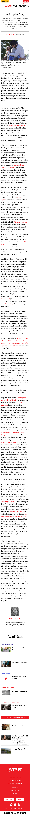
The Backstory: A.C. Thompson (18, 649)
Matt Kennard (10, 34)
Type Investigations (15, 783)
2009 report (5, 299)
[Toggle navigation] (2, 5)
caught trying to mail (8, 501)
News (3, 673)
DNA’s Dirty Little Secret (19, 691)
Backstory (5, 644)
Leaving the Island (18, 749)
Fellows (15, 787)
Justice (18, 11)
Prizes (15, 794)
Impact (4, 659)
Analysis (12, 11)
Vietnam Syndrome (21, 222)
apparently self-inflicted (17, 125)
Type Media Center (15, 777)
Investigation (5, 687)
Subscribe (5, 1)
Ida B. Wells (15, 790)
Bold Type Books (15, 780)
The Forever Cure (18, 725)
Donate (26, 1)
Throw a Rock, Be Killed (19, 662)
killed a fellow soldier (17, 511)
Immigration (10, 659)
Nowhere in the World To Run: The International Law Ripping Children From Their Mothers (20, 740)
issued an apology (7, 304)
